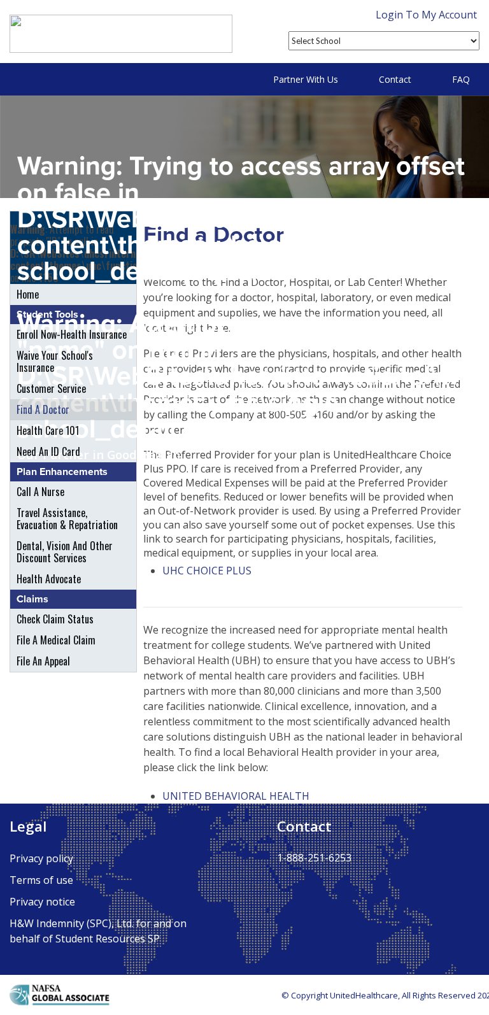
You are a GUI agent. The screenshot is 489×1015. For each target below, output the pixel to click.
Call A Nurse (40, 491)
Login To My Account (426, 15)
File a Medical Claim (56, 640)
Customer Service (51, 388)
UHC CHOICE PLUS (207, 571)
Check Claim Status (55, 619)
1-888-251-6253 (314, 858)
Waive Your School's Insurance (55, 361)
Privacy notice (42, 902)
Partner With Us (305, 79)
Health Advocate (49, 578)
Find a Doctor (43, 409)
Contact (395, 79)
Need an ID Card (48, 451)
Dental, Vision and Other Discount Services (65, 551)
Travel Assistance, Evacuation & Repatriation (67, 518)
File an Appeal (43, 661)
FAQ (461, 79)
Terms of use (41, 880)
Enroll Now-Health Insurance (72, 334)
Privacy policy (41, 858)
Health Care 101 (48, 430)
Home (28, 294)
